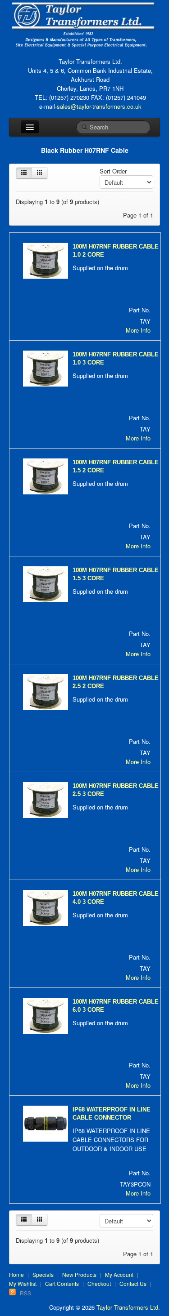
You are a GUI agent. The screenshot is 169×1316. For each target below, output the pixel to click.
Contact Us (132, 1283)
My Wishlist (23, 1283)
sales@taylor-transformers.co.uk (99, 106)
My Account (119, 1274)
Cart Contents (62, 1283)
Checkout (99, 1283)
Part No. (140, 310)
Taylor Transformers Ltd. (128, 1307)
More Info (138, 330)
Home (16, 1274)
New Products (79, 1274)
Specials (43, 1274)
